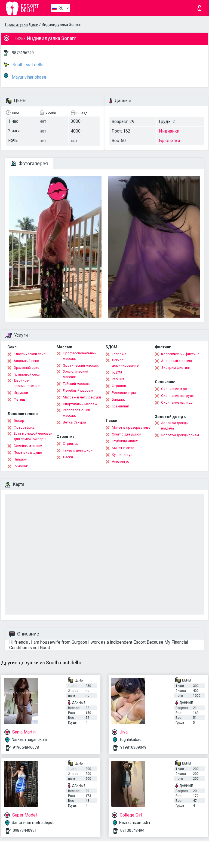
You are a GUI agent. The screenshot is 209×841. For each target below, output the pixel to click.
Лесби (68, 457)
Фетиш (19, 399)
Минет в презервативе (131, 427)
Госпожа (119, 354)
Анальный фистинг (176, 361)
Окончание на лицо (177, 402)
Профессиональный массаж (80, 356)
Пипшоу (20, 459)
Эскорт (20, 421)
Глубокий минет (125, 441)
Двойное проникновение (26, 383)
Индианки (169, 131)
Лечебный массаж (78, 390)
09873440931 (25, 830)
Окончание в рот (175, 389)
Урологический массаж (75, 374)
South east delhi (27, 64)
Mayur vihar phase (28, 77)
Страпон (119, 386)
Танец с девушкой (78, 450)
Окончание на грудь (177, 396)
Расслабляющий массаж (76, 413)
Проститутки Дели (21, 24)
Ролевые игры (124, 393)
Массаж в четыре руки (82, 397)
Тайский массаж (76, 384)
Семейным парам (28, 446)
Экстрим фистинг (175, 368)
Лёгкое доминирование (125, 362)
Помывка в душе (28, 452)
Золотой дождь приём (180, 435)
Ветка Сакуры (74, 422)
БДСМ (117, 372)
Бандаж (118, 399)
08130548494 (132, 830)
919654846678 (26, 747)
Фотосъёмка (24, 427)
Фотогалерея (32, 163)
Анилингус (120, 461)
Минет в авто (123, 448)
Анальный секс (26, 361)
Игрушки (21, 393)
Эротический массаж (81, 365)
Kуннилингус (122, 455)
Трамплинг (120, 406)
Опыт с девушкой (126, 434)
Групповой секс (27, 374)
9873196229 (23, 52)
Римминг (20, 466)
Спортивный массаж (80, 404)
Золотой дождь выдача (174, 425)
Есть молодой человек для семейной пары (33, 436)
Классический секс (29, 354)
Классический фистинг (180, 354)
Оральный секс (26, 368)
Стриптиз (71, 443)
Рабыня (118, 379)
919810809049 (133, 747)
